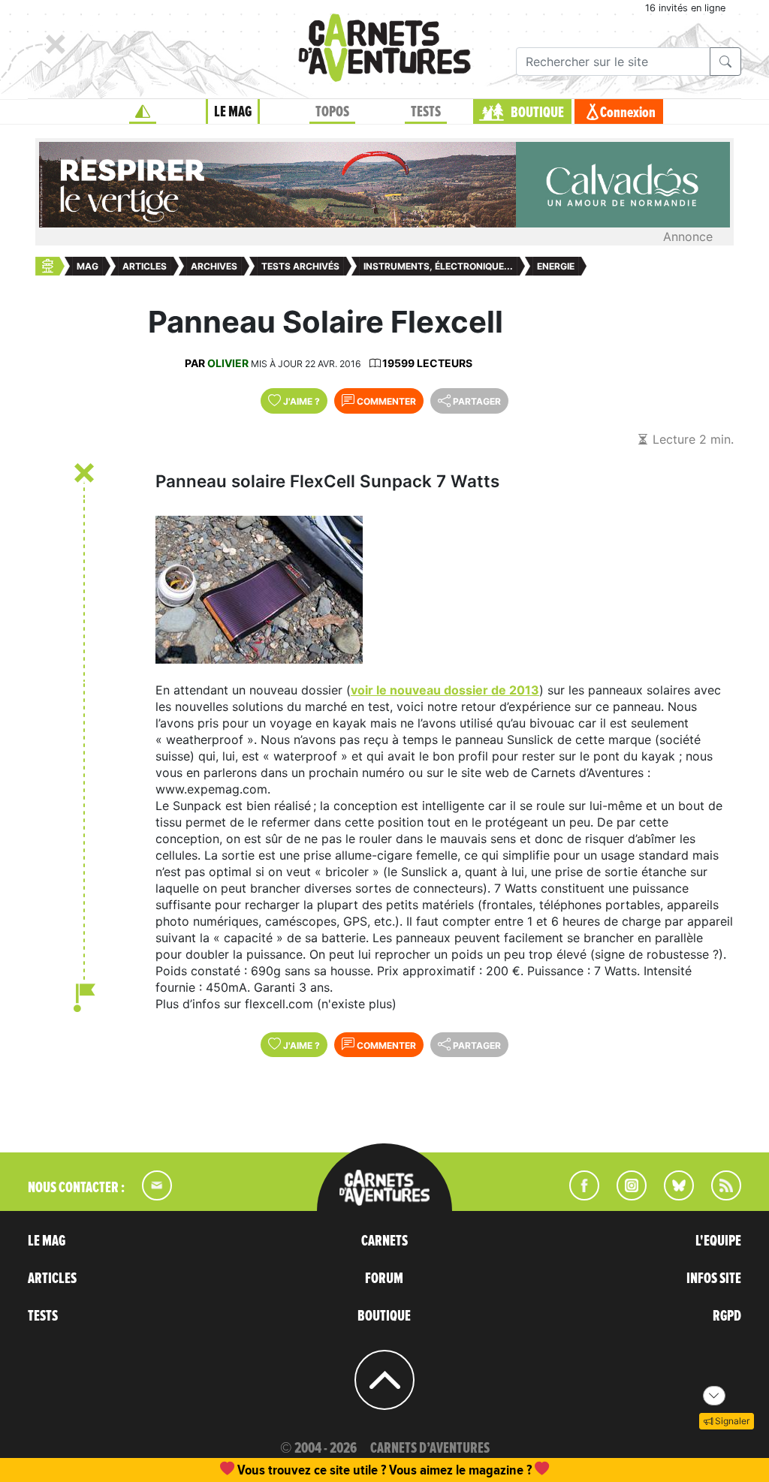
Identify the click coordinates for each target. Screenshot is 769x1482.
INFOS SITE (713, 1278)
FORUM (384, 1278)
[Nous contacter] (149, 1195)
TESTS (426, 111)
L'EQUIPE (718, 1241)
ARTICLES (52, 1278)
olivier (228, 363)
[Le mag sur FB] (578, 1195)
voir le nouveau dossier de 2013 (445, 689)
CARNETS (384, 1241)
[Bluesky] (671, 1195)
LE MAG (233, 111)
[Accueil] (142, 112)
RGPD (727, 1316)
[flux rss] (718, 1195)
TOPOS (332, 111)
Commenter (385, 401)
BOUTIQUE (537, 112)
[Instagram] (625, 1195)
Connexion (628, 112)
